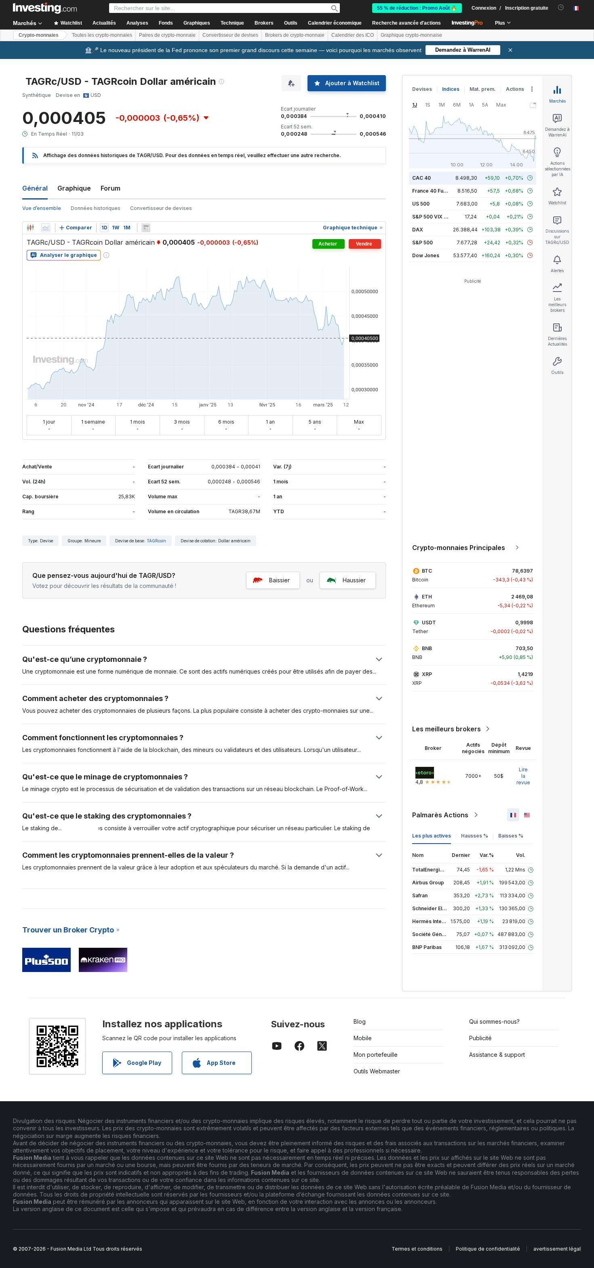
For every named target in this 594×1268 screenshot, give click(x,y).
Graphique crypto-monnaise (411, 35)
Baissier (279, 580)
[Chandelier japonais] (30, 227)
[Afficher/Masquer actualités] (145, 227)
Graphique (74, 188)
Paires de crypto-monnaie (167, 35)
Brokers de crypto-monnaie (294, 35)
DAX (417, 230)
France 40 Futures (434, 191)
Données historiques (95, 208)
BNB (427, 648)
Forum (110, 188)
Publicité (480, 1038)
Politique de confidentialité (488, 1249)
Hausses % (474, 836)
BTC (427, 571)
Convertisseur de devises (230, 35)
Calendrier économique (335, 23)
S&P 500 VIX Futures (437, 217)
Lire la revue (523, 775)
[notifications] (561, 7)
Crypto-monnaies (39, 35)
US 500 (421, 204)
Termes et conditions (417, 1249)
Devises (422, 89)
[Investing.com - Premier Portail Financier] (45, 8)
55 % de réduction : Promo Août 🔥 (417, 8)
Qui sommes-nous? (494, 1021)
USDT (429, 622)
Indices (450, 89)
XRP (427, 674)
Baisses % (510, 836)
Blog (360, 1021)
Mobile (363, 1038)
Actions (515, 89)
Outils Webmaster (377, 1071)
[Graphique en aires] (45, 227)
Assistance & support (497, 1054)
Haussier (354, 580)
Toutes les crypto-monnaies (102, 35)
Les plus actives (431, 836)
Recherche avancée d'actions (406, 23)
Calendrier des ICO (352, 35)
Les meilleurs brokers (446, 729)
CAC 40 (421, 178)
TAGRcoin (156, 540)
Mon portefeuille (376, 1054)
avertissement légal (557, 1249)
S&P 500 (422, 242)
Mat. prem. (483, 89)
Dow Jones (425, 255)
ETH (427, 597)
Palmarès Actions (440, 815)
